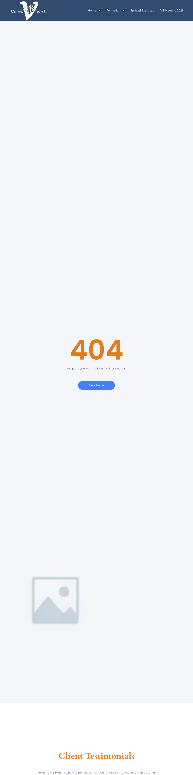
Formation (113, 10)
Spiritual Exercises (142, 10)
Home (92, 10)
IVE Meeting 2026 (171, 10)
